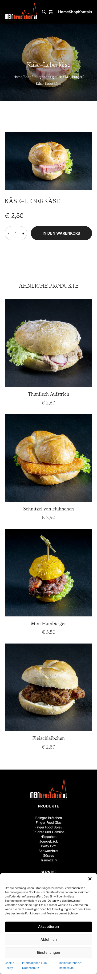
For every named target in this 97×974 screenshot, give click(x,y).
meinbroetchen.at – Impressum (72, 965)
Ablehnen (48, 939)
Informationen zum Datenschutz (34, 965)
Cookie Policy (9, 965)
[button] (90, 878)
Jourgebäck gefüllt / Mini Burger (57, 77)
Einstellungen (48, 952)
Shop (28, 77)
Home (17, 77)
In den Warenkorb (61, 233)
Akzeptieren (48, 926)
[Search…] (44, 12)
